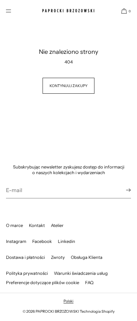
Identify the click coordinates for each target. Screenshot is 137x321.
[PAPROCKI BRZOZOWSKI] (68, 11)
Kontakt (37, 225)
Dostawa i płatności (25, 257)
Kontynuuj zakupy (68, 85)
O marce (14, 225)
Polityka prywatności (27, 273)
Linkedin (66, 241)
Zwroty (58, 257)
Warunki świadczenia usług (81, 273)
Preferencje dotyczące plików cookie (42, 282)
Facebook (42, 241)
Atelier (57, 225)
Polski (68, 301)
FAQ (89, 282)
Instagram (16, 241)
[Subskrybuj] (122, 190)
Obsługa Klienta (86, 257)
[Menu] (14, 11)
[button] (123, 11)
